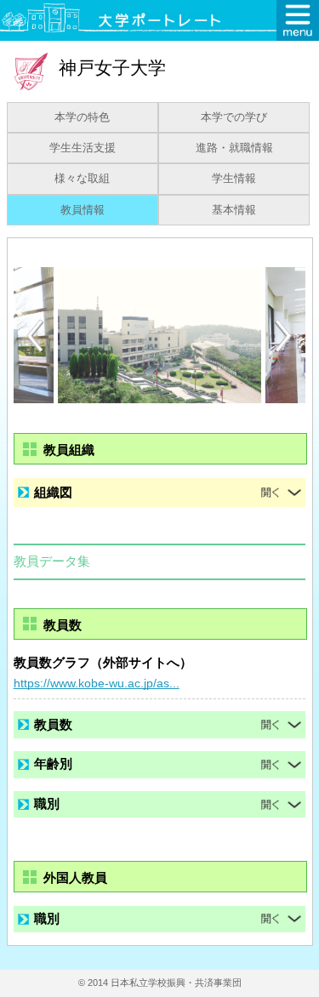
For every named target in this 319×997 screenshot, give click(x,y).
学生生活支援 (82, 148)
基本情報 (234, 210)
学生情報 (234, 179)
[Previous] (35, 335)
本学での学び (234, 117)
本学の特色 (82, 117)
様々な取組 (82, 179)
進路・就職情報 (234, 148)
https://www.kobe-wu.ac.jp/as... (96, 683)
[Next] (284, 336)
